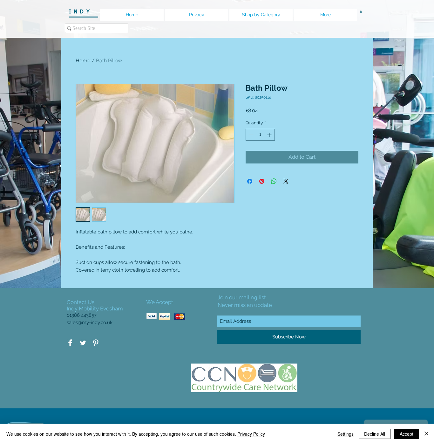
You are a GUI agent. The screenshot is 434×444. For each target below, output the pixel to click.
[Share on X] (286, 181)
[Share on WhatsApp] (274, 181)
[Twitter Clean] (82, 342)
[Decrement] (250, 134)
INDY (83, 12)
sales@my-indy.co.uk (89, 322)
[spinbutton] (260, 134)
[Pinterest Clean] (95, 342)
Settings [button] (345, 434)
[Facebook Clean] (70, 342)
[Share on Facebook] (250, 181)
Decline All (374, 434)
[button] (361, 11)
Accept (406, 434)
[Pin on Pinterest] (262, 181)
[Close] (426, 434)
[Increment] (270, 134)
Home (83, 61)
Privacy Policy (251, 434)
